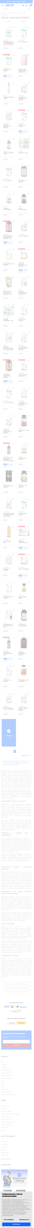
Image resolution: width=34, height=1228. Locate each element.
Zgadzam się (16, 1224)
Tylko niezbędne (8, 1219)
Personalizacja (24, 1219)
